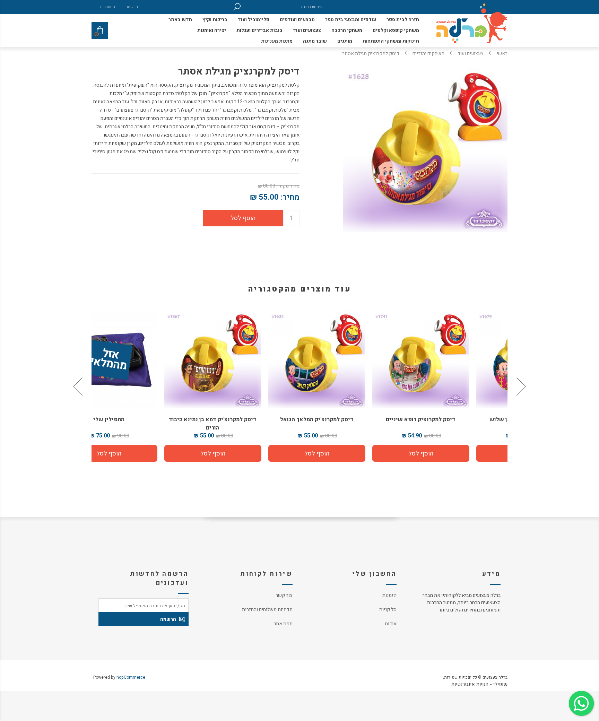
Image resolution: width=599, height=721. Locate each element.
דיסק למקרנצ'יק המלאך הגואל (351, 419)
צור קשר (284, 595)
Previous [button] (520, 386)
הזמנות (389, 595)
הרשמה (131, 7)
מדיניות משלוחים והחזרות (267, 609)
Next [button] (79, 386)
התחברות (107, 7)
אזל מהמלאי (143, 360)
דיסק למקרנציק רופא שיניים (456, 419)
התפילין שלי (143, 419)
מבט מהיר (455, 357)
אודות (391, 623)
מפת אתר (283, 623)
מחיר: (290, 197)
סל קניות (388, 609)
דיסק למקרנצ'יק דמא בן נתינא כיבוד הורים (248, 423)
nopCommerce (130, 677)
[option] (455, 386)
